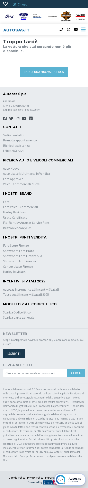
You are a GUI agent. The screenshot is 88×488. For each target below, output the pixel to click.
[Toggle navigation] (83, 29)
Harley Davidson (14, 212)
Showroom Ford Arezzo (19, 261)
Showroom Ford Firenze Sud (22, 256)
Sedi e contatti (13, 135)
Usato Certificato (15, 217)
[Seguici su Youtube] (24, 118)
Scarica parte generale (18, 317)
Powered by (35, 482)
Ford (6, 202)
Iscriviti (14, 353)
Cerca (76, 373)
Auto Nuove (11, 168)
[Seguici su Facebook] (5, 118)
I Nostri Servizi (13, 151)
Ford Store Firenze (16, 245)
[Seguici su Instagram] (17, 118)
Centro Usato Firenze (18, 266)
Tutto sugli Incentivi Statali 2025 (26, 294)
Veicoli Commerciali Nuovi (21, 184)
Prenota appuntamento (20, 140)
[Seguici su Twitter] (11, 118)
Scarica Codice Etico (17, 312)
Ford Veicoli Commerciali (20, 207)
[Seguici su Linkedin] (31, 118)
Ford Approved (13, 179)
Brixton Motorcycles (17, 228)
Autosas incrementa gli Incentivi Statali (31, 289)
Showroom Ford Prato (18, 251)
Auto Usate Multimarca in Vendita (26, 173)
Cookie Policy (17, 477)
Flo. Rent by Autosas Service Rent (26, 222)
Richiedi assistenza (16, 145)
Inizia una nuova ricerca (44, 72)
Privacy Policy (35, 477)
